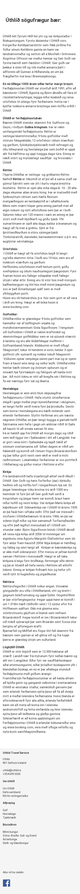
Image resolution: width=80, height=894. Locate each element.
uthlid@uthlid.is (12, 770)
